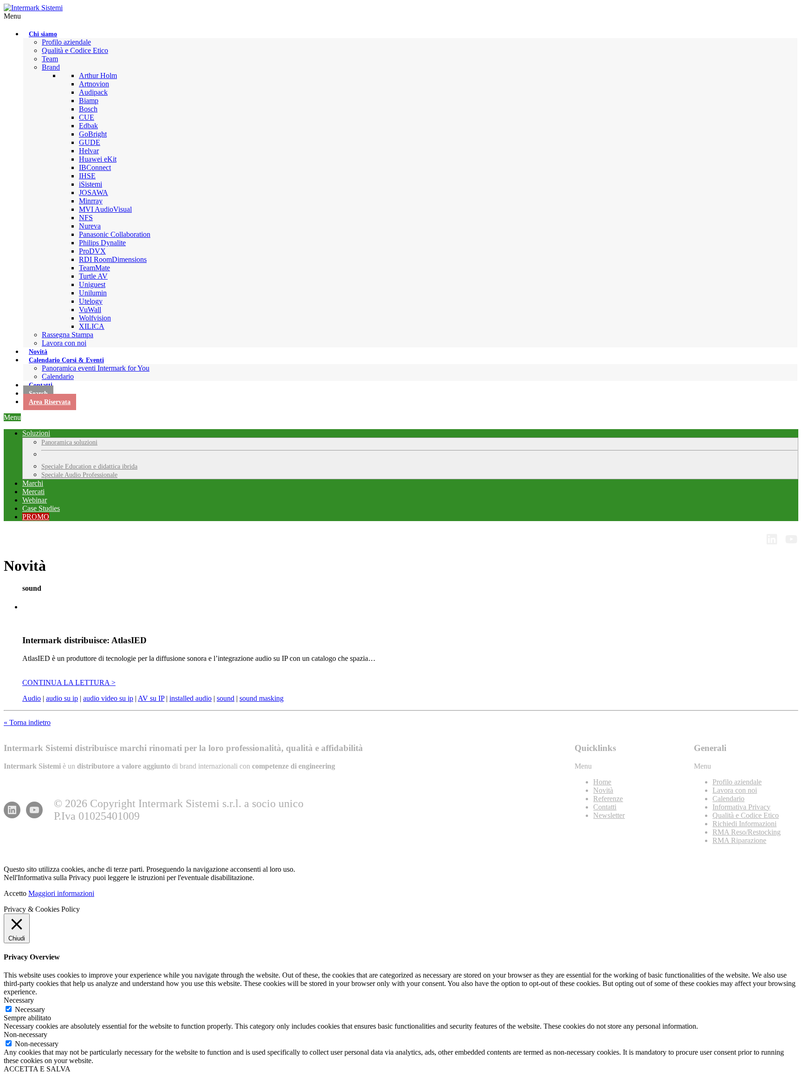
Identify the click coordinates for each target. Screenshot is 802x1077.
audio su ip (62, 698)
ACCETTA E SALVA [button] (37, 1069)
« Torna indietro (27, 722)
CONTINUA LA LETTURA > (69, 682)
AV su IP (151, 698)
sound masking (261, 698)
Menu (12, 16)
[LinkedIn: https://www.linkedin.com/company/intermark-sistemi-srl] (772, 539)
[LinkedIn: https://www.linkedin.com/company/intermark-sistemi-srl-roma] (12, 810)
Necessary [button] (19, 1000)
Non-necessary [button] (25, 1034)
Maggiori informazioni (61, 893)
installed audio (190, 698)
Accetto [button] (15, 893)
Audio (31, 698)
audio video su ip (108, 698)
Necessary (30, 1009)
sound (225, 698)
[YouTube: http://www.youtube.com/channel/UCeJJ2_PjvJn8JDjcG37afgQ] (791, 539)
